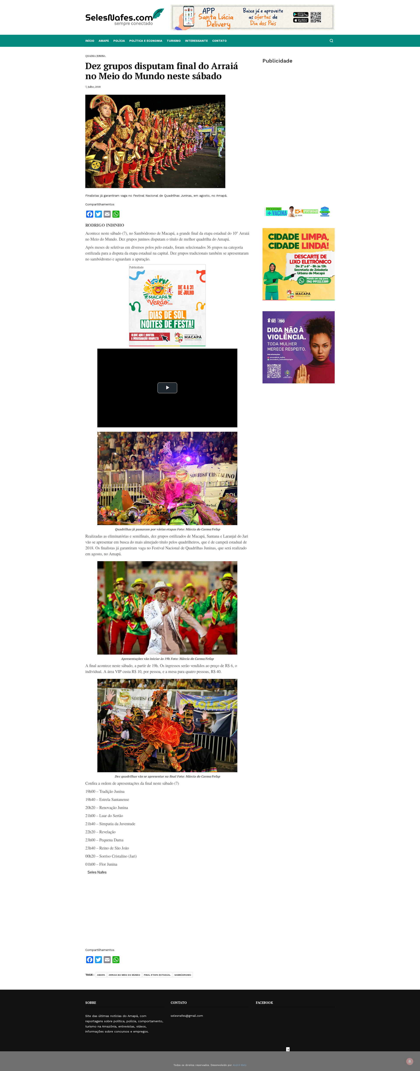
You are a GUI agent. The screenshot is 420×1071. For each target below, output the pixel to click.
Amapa (101, 975)
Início (89, 40)
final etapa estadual (157, 975)
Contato (219, 40)
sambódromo (182, 975)
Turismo (174, 40)
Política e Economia (145, 40)
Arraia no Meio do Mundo (124, 975)
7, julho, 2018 (92, 86)
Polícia (119, 40)
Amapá (104, 40)
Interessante (196, 40)
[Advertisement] (167, 913)
